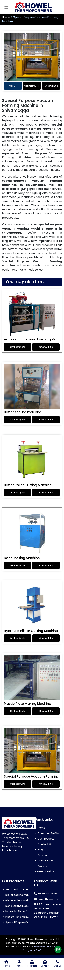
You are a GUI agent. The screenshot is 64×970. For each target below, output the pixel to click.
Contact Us (44, 844)
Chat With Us (51, 85)
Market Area (45, 860)
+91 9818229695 (47, 893)
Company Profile (48, 833)
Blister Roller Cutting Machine (28, 485)
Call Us (13, 85)
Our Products (45, 838)
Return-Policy (45, 871)
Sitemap (42, 855)
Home (6, 17)
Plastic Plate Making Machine (27, 703)
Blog (40, 849)
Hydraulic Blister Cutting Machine (31, 630)
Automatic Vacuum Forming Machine (28, 889)
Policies (42, 866)
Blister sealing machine (23, 412)
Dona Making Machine (22, 558)
